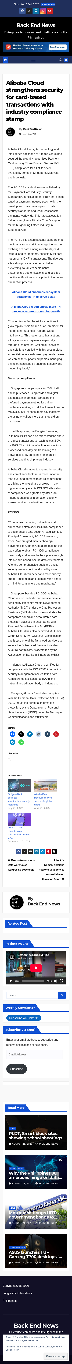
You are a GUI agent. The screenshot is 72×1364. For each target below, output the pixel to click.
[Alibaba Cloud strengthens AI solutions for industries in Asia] (19, 819)
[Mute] (55, 981)
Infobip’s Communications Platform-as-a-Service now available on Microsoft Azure (51, 869)
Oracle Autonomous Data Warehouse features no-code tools (21, 865)
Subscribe (16, 1068)
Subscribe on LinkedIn (23, 1018)
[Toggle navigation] (33, 60)
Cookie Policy (12, 1350)
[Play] (11, 981)
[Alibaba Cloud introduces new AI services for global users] (45, 785)
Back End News (36, 25)
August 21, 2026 (22, 1144)
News (12, 1129)
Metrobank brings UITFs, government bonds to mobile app (34, 1217)
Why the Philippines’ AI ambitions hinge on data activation (34, 1177)
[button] (60, 59)
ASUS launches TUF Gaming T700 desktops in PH (35, 1257)
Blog (12, 1168)
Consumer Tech (17, 1248)
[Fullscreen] (61, 981)
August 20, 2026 (22, 1262)
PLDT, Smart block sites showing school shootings (35, 1135)
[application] (36, 967)
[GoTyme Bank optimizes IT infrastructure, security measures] (19, 785)
